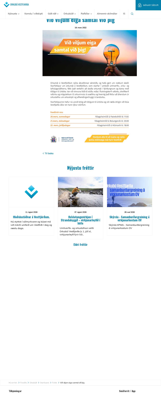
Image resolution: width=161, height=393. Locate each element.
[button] (124, 14)
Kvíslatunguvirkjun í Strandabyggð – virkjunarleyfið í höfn (80, 220)
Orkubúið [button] (69, 13)
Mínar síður (150, 5)
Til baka (49, 153)
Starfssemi (44, 383)
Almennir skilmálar (107, 13)
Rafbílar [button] (85, 13)
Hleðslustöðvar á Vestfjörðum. (31, 217)
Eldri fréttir (81, 244)
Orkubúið (33, 383)
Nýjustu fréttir (80, 167)
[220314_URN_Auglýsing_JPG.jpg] (90, 89)
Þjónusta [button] (13, 13)
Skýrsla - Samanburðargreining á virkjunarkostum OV (129, 218)
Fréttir (54, 383)
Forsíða (23, 383)
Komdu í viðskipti (34, 13)
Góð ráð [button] (52, 13)
